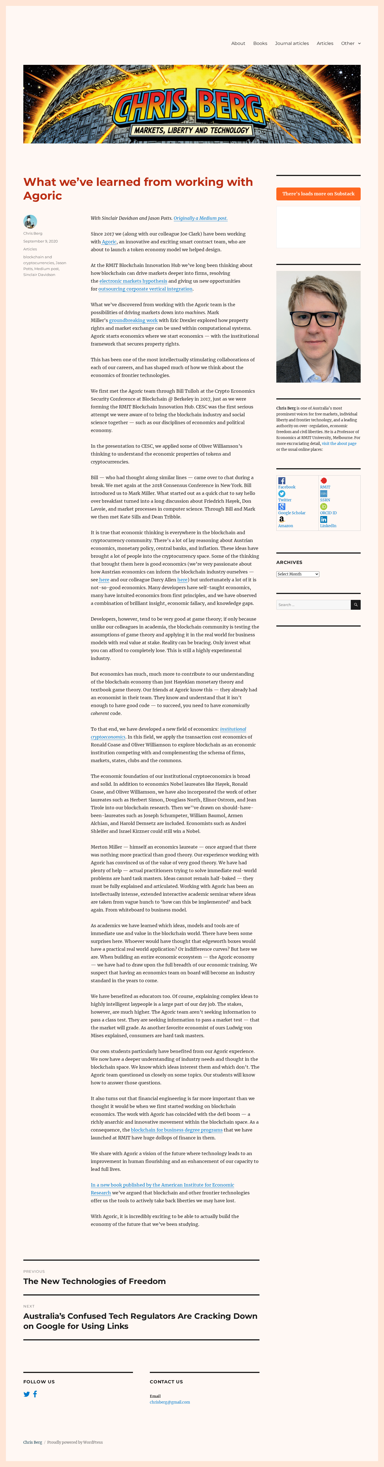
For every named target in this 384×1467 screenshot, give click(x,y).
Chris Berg (32, 233)
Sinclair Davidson (39, 274)
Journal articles (292, 43)
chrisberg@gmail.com (170, 1402)
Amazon (285, 526)
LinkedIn (328, 526)
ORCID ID (328, 513)
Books (260, 43)
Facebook (286, 487)
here (103, 579)
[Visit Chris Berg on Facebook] (35, 1395)
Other (347, 43)
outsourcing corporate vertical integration (145, 289)
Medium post (46, 268)
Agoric (108, 241)
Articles (325, 43)
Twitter (285, 500)
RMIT (325, 487)
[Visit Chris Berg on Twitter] (26, 1395)
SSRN (325, 500)
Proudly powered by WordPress (75, 1442)
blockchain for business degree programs (177, 1130)
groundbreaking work (133, 320)
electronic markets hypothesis (133, 281)
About (238, 43)
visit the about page (339, 443)
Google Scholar (292, 513)
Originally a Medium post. (201, 218)
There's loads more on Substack (318, 193)
